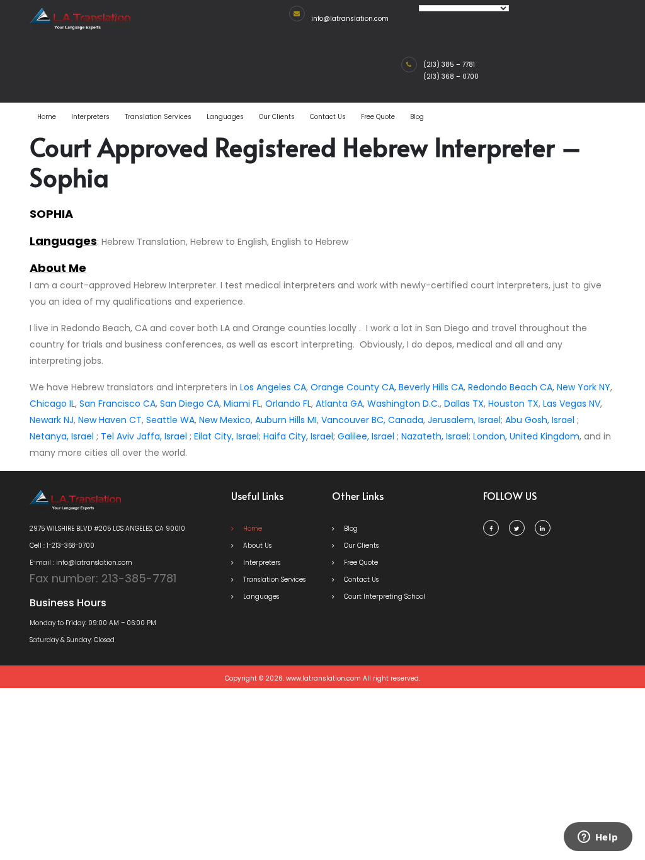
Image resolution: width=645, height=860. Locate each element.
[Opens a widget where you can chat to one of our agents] (597, 838)
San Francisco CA (117, 403)
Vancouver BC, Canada (372, 420)
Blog (417, 117)
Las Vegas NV (571, 403)
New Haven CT (110, 420)
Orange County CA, (353, 387)
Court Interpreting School (383, 596)
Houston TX (513, 403)
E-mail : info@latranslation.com (81, 562)
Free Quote (378, 117)
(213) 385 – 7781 (449, 64)
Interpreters (90, 117)
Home (46, 117)
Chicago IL (52, 403)
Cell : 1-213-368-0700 (62, 545)
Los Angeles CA (273, 387)
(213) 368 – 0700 (451, 76)
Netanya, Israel (62, 436)
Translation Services (158, 117)
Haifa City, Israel (298, 436)
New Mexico (225, 420)
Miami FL (242, 403)
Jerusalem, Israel (464, 420)
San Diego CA (189, 403)
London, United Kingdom (526, 436)
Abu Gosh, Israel (539, 420)
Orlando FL (288, 403)
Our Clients (277, 117)
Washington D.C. (403, 403)
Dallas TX (464, 403)
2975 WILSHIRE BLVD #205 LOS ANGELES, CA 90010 (107, 528)
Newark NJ (52, 420)
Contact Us (328, 117)
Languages (225, 117)
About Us (256, 545)
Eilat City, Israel (226, 436)
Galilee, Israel (366, 436)
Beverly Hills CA (431, 387)
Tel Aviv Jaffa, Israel (144, 436)
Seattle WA (170, 420)
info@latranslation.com (350, 18)
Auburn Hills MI (286, 420)
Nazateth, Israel (435, 436)
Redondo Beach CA (510, 387)
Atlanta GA (339, 403)
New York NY (583, 387)
